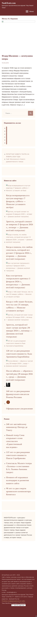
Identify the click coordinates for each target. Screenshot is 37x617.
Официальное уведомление (19, 408)
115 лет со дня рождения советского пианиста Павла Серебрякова (18, 455)
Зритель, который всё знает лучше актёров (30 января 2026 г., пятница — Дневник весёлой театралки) (19, 330)
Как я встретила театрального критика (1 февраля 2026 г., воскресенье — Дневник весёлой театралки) (18, 281)
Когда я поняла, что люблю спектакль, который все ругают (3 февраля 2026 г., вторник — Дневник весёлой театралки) (19, 252)
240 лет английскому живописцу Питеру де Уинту (16, 427)
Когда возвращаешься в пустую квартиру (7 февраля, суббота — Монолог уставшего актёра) (17, 201)
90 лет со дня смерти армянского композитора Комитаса (18, 491)
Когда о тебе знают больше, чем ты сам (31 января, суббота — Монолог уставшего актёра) (19, 306)
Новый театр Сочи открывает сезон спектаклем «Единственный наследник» (15, 441)
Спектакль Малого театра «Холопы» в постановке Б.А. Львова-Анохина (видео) (19, 468)
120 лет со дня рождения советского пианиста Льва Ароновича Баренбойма (19, 353)
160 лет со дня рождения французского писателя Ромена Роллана (18, 394)
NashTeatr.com (9, 2)
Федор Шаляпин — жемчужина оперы (17, 57)
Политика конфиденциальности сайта (13, 601)
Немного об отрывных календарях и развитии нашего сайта (17, 480)
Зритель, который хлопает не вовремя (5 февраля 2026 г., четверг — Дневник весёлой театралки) (19, 226)
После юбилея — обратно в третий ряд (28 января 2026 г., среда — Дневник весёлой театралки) (19, 375)
